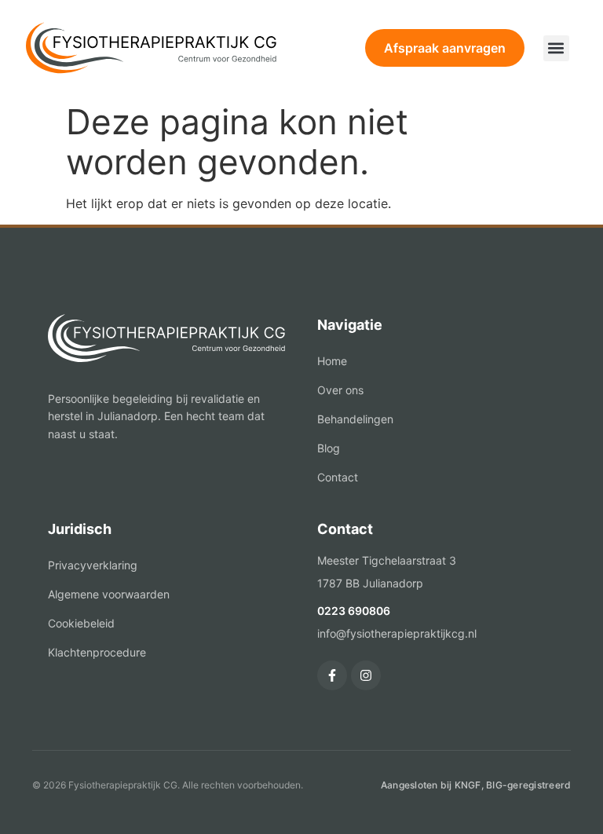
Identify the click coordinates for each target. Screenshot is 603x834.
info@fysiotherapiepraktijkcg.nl (397, 633)
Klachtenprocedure (97, 652)
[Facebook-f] (332, 675)
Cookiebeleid (81, 623)
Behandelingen (355, 419)
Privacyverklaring (92, 565)
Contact (337, 477)
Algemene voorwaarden (109, 594)
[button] (556, 48)
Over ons (340, 390)
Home (332, 361)
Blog (328, 448)
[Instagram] (366, 675)
